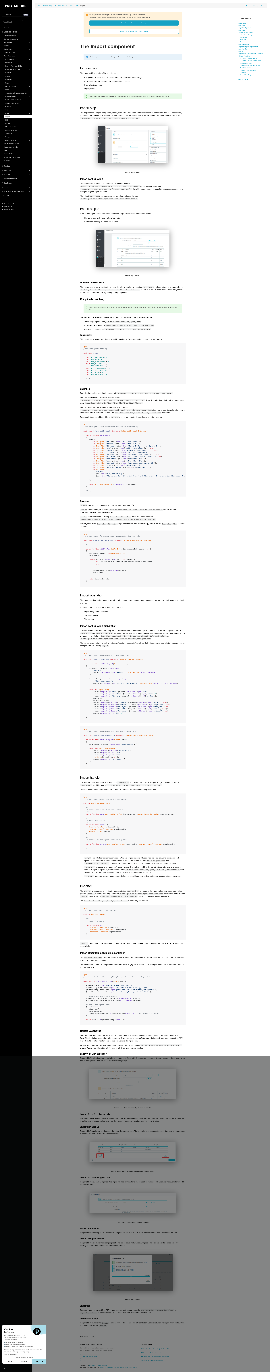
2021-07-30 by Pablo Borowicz (98, 1365)
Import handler (242, 49)
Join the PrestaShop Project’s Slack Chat (156, 1349)
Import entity (244, 37)
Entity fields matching (245, 35)
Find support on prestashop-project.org (156, 1356)
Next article (242, 79)
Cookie (7, 76)
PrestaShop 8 (48, 6)
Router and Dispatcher (13, 100)
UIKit (5, 150)
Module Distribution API (12, 157)
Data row (242, 42)
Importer (240, 51)
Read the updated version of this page (134, 23)
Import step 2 (242, 30)
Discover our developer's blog (153, 1360)
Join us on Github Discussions (153, 1353)
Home (39, 6)
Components (74, 6)
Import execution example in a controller (251, 53)
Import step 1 (242, 25)
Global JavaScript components (16, 93)
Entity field (243, 39)
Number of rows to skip (246, 32)
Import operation (243, 44)
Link (6, 120)
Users (7, 137)
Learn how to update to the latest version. (134, 31)
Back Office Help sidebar (14, 66)
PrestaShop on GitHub (10, 204)
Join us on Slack (9, 209)
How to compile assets (11, 144)
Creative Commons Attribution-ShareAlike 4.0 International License (118, 1367)
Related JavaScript (244, 56)
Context (8, 73)
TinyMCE (8, 133)
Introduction (242, 23)
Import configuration (245, 28)
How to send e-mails (11, 147)
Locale (7, 123)
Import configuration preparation (248, 46)
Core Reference (61, 6)
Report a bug (7, 206)
